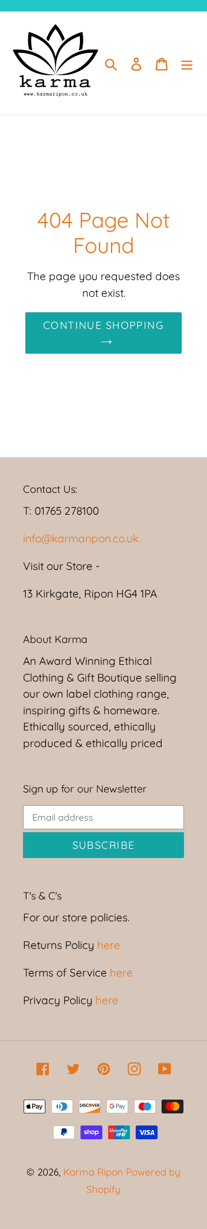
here (107, 945)
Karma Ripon (94, 1172)
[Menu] (187, 63)
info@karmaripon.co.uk (81, 538)
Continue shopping (103, 325)
